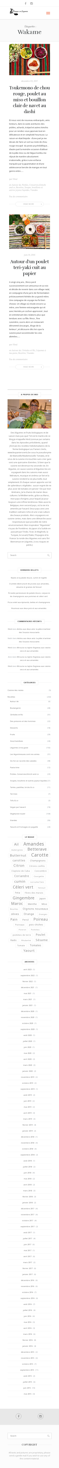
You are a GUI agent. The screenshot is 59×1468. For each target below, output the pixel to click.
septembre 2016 (27, 1298)
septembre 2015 (27, 1370)
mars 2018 (27, 1190)
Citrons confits (37, 866)
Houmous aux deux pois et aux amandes (28, 608)
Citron (19, 865)
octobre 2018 (27, 1149)
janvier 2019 (27, 1131)
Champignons (38, 860)
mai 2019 (27, 1107)
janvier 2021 (27, 1005)
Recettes (20, 187)
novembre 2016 (27, 1286)
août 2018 (27, 1161)
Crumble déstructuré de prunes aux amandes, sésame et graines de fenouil (29, 585)
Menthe (32, 903)
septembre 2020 (27, 1029)
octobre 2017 (27, 1220)
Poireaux (19, 924)
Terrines (13, 794)
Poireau (41, 919)
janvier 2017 (27, 1274)
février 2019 (27, 1125)
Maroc (17, 903)
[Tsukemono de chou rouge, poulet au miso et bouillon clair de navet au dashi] (29, 59)
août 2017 (27, 1232)
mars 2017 (27, 1262)
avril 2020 (27, 1059)
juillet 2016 (27, 1310)
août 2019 (27, 1095)
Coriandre (21, 876)
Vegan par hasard (18, 807)
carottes (19, 860)
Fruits (12, 734)
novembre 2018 (27, 1143)
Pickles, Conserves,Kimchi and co (24, 774)
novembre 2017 (27, 1214)
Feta (17, 892)
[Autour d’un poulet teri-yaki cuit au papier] (29, 231)
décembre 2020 (27, 1011)
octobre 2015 (27, 1364)
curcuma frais (37, 882)
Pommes (35, 930)
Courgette (39, 876)
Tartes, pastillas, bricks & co (22, 787)
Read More (28, 204)
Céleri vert (23, 887)
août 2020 (27, 1035)
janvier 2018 (27, 1202)
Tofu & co (14, 800)
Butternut (18, 855)
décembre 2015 (27, 1352)
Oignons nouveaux (35, 908)
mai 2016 (27, 1322)
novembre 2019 (27, 1077)
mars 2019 (27, 1119)
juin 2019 (27, 1101)
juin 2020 (27, 1047)
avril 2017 (27, 1256)
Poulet (40, 934)
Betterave (37, 849)
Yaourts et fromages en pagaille (24, 827)
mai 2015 (27, 1394)
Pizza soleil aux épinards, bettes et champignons (29, 602)
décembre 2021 (27, 987)
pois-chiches (36, 924)
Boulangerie (15, 708)
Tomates (35, 945)
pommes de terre (22, 935)
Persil (25, 919)
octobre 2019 (27, 1083)
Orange (29, 914)
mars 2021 (27, 999)
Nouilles (14, 909)
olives (15, 914)
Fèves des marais (34, 892)
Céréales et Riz (28, 350)
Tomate (21, 945)
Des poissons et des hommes (23, 721)
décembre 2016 (27, 1280)
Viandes (34, 190)
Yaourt (29, 950)
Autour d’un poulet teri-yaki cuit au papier (29, 267)
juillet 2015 (27, 1382)
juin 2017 (27, 1244)
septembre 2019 (27, 1089)
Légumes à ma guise (19, 747)
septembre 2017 (27, 1226)
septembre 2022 (27, 975)
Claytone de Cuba (20, 871)
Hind (15, 179)
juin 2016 (27, 1316)
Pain (14, 919)
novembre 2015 (27, 1358)
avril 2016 (27, 1328)
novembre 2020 (27, 1017)
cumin (19, 881)
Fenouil (41, 888)
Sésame (42, 940)
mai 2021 (27, 993)
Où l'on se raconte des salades (23, 761)
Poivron (22, 930)
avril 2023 (27, 969)
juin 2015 (27, 1388)
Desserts (14, 728)
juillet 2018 (27, 1166)
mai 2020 (27, 1053)
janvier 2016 (27, 1346)
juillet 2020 (27, 1041)
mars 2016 (27, 1334)
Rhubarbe (26, 940)
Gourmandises (16, 741)
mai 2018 (27, 1178)
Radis (13, 940)
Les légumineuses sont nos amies (24, 754)
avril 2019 (27, 1113)
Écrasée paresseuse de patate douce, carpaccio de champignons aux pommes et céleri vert (29, 594)
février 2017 (27, 1268)
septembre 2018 (27, 1155)
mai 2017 (27, 1250)
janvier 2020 (27, 1071)
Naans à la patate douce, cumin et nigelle (29, 578)
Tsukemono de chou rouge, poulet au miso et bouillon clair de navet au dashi (29, 99)
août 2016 (27, 1304)
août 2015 (27, 1376)
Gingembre (24, 898)
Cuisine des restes (15, 690)
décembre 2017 (27, 1208)
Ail (16, 844)
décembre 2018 (27, 1137)
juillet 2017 (27, 1238)
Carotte (39, 855)
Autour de (16, 185)
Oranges (43, 914)
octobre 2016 (27, 1292)
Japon (42, 898)
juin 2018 (27, 1172)
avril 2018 (27, 1184)
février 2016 (27, 1340)
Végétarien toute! (17, 813)
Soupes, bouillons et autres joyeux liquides (26, 188)
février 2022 (27, 981)
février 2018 (27, 1196)
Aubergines (17, 850)
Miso (44, 903)
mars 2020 (27, 1065)
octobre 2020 (27, 1023)
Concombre (41, 871)
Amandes (33, 844)
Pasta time (14, 767)
